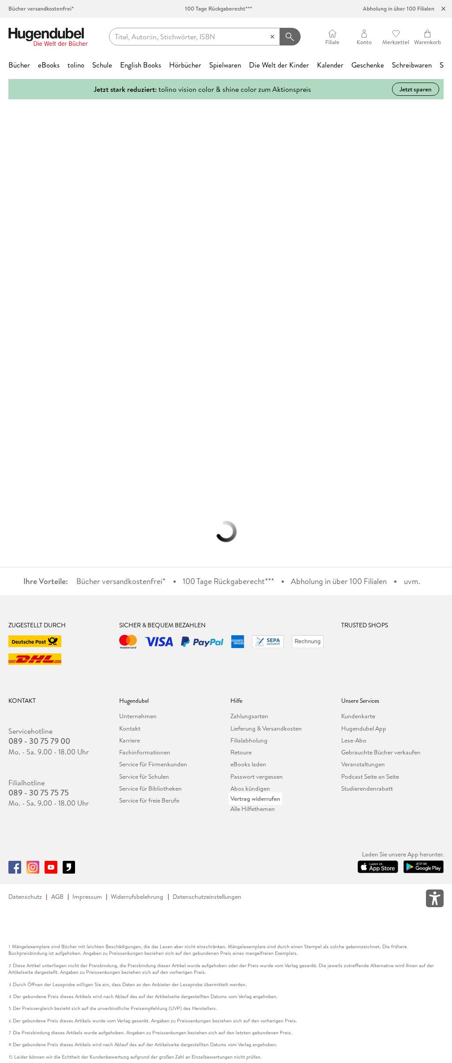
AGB (57, 897)
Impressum (87, 897)
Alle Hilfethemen (252, 808)
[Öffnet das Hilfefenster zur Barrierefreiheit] (435, 900)
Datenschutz (25, 897)
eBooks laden (248, 764)
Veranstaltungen (363, 764)
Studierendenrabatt (367, 788)
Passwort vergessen (256, 776)
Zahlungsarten (249, 716)
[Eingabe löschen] (272, 36)
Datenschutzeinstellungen (207, 897)
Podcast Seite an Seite (370, 776)
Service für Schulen (144, 776)
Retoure (241, 752)
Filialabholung (248, 740)
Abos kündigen (250, 788)
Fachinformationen (144, 752)
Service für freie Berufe (149, 800)
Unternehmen (138, 716)
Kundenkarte (358, 716)
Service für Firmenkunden (153, 764)
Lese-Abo (353, 740)
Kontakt (129, 728)
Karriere (129, 740)
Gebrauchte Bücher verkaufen (381, 752)
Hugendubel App (363, 728)
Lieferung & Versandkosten (266, 728)
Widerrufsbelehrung (137, 897)
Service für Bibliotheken (150, 788)
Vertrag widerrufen (255, 798)
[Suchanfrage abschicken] (290, 36)
